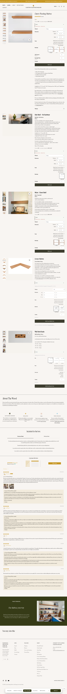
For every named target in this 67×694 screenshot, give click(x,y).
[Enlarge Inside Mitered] (58, 307)
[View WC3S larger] (58, 240)
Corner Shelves (35, 690)
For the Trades (16, 652)
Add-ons (38, 652)
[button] (37, 16)
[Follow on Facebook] (3, 680)
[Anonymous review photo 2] (11, 486)
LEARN (8, 5)
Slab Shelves (39, 662)
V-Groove (39, 671)
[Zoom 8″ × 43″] (63, 358)
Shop (15, 648)
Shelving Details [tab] (46, 436)
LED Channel (37, 55)
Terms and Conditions (28, 650)
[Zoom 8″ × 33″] (58, 358)
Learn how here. (43, 421)
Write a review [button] (54, 463)
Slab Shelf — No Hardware (18, 690)
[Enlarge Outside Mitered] (63, 306)
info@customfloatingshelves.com (58, 650)
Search (15, 645)
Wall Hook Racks (42, 690)
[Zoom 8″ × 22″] (52, 358)
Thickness (36, 289)
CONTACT (5, 7)
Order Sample (39, 648)
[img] (6, 472)
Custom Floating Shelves (41, 656)
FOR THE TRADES (20, 5)
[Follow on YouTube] (8, 680)
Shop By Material (40, 645)
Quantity (36, 61)
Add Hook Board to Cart (49, 386)
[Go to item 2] (4, 20)
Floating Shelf (9, 690)
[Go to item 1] (4, 15)
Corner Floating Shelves (41, 660)
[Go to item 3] (4, 25)
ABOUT (13, 5)
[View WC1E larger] (58, 47)
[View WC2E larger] (63, 47)
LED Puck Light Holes (41, 667)
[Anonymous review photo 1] (5, 486)
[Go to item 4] (4, 30)
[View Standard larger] (52, 47)
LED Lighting (39, 654)
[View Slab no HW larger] (63, 174)
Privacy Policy (26, 652)
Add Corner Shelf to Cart (49, 321)
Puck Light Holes (37, 58)
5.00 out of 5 (15, 462)
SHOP (4, 5)
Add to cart (50, 64)
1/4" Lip (38, 673)
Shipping (25, 645)
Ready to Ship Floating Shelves (42, 658)
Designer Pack (39, 675)
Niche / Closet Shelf (27, 690)
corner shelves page (39, 278)
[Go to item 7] (4, 278)
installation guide (27, 419)
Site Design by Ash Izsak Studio (18, 684)
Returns (25, 648)
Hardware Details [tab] (20, 436)
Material (36, 28)
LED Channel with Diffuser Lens (42, 669)
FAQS (15, 650)
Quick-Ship (39, 650)
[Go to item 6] (4, 40)
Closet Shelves (39, 665)
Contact (15, 654)
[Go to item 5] (4, 35)
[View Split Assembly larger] (63, 240)
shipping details (38, 105)
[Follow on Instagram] (6, 680)
